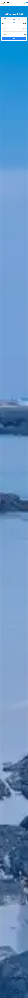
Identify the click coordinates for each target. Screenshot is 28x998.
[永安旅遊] (4, 3)
